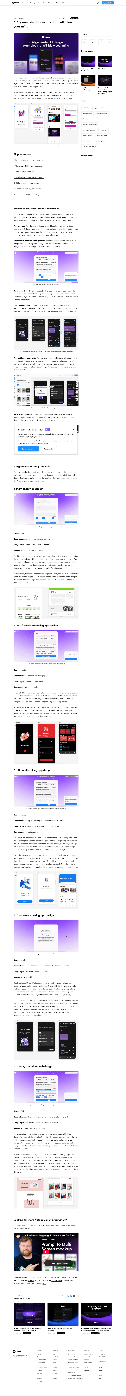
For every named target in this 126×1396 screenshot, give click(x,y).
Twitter (100, 1367)
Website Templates (73, 1359)
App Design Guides (100, 108)
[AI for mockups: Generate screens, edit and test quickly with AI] (29, 1314)
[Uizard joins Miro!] (105, 61)
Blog (57, 3)
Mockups (39, 1378)
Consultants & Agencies (90, 1365)
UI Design (103, 130)
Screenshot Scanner (42, 1365)
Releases (55, 1378)
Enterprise (86, 1370)
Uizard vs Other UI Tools (43, 1384)
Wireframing (40, 1376)
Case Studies (87, 113)
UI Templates (71, 1354)
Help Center (56, 1356)
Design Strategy (102, 113)
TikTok (100, 1375)
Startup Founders (88, 1362)
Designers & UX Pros (89, 1356)
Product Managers (88, 1354)
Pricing (64, 3)
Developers (86, 1367)
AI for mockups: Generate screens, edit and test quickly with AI (27, 1329)
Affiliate (55, 1370)
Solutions (51, 3)
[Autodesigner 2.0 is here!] (88, 61)
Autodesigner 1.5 (41, 1362)
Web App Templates (73, 1362)
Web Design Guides (101, 141)
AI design (33, 3)
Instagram (101, 1373)
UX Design (86, 141)
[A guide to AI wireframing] (88, 80)
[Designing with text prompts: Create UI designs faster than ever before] (96, 1314)
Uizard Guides (87, 135)
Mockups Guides (88, 119)
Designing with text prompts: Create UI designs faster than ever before (96, 1329)
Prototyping (40, 1381)
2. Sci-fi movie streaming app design (29, 177)
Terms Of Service (103, 1356)
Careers (55, 1367)
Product (24, 3)
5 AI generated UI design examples (28, 166)
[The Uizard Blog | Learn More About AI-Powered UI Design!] (15, 3)
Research (55, 1373)
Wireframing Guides (89, 146)
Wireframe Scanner (42, 1367)
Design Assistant (41, 1359)
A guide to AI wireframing (85, 89)
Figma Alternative (41, 1386)
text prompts (55, 229)
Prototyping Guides (89, 130)
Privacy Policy (102, 1354)
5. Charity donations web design (27, 194)
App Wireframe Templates (74, 1375)
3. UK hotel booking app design (26, 183)
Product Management (90, 124)
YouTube (101, 1378)
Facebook (101, 1364)
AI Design (21, 18)
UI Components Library (74, 1367)
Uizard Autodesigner (30, 87)
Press (54, 1376)
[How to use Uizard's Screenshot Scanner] (63, 1314)
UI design (55, 84)
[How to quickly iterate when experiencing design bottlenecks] (105, 80)
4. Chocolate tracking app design (27, 189)
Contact (55, 1359)
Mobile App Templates (73, 1356)
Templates (41, 3)
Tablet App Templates (73, 1365)
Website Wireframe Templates (75, 1378)
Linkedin (101, 1370)
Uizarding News (102, 135)
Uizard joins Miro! (104, 69)
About (54, 1362)
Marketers (86, 1359)
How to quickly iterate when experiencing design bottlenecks (105, 90)
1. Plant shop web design (24, 172)
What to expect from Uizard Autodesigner (31, 160)
